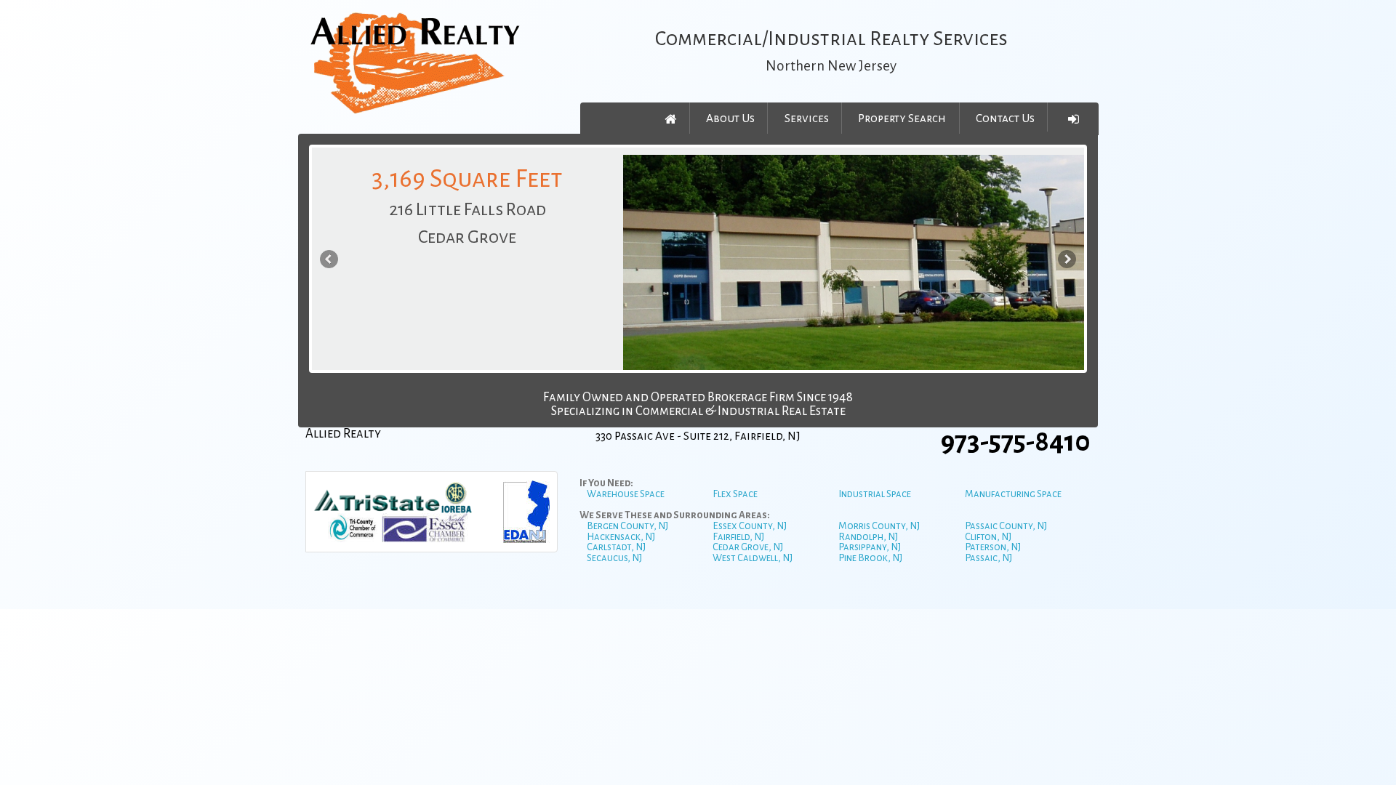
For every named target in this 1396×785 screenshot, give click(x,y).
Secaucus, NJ (614, 557)
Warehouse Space (626, 493)
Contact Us (1005, 118)
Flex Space (735, 493)
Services (807, 118)
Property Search (902, 118)
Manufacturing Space (1013, 493)
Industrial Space (874, 493)
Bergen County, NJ (627, 525)
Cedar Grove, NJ (748, 547)
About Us (730, 118)
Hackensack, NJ (621, 536)
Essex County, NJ (750, 525)
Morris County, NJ (879, 525)
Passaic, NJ (988, 557)
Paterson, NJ (993, 547)
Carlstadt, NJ (616, 547)
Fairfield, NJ (738, 536)
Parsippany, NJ (869, 547)
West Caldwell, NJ (753, 557)
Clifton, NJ (988, 536)
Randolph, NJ (868, 536)
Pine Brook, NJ (870, 557)
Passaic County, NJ (1006, 525)
